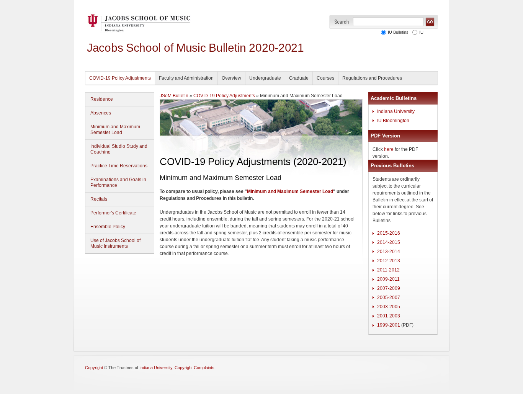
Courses (325, 78)
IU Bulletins (398, 32)
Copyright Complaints (194, 367)
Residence (101, 99)
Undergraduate (265, 78)
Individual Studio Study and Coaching (118, 149)
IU (421, 32)
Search (342, 22)
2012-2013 (388, 260)
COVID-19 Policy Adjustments (120, 78)
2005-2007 (388, 297)
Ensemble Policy (107, 226)
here (389, 149)
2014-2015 (388, 242)
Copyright (94, 367)
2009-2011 (388, 279)
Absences (100, 113)
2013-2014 (388, 251)
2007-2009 (388, 288)
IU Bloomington (393, 120)
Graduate (299, 78)
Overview (231, 78)
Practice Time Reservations (118, 165)
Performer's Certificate (113, 213)
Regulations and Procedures (372, 78)
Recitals (98, 199)
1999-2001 (388, 325)
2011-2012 (388, 270)
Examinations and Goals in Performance (118, 182)
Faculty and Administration (186, 78)
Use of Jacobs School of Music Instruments (115, 243)
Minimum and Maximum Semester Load (115, 129)
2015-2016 (388, 233)
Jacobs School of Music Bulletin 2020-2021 (195, 47)
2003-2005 (388, 306)
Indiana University (396, 111)
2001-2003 (388, 316)
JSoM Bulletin (174, 95)
